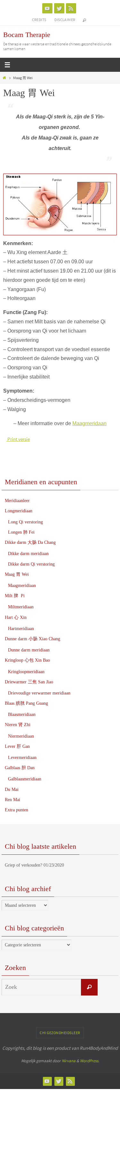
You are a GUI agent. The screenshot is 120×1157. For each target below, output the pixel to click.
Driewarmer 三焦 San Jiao (29, 682)
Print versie (18, 439)
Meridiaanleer (17, 500)
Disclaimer (64, 19)
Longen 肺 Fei (21, 532)
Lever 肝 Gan (17, 746)
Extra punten (16, 810)
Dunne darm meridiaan (29, 650)
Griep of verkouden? (23, 865)
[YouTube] (47, 8)
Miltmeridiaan (21, 607)
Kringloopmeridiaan (26, 671)
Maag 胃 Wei (17, 574)
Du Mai (12, 789)
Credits (39, 19)
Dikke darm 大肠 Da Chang (30, 542)
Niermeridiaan (21, 736)
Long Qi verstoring (25, 522)
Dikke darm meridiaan (28, 553)
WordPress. (89, 1060)
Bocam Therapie (26, 35)
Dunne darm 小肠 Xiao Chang (32, 638)
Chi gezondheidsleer (60, 1032)
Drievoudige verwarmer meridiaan (39, 693)
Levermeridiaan (22, 757)
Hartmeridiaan (21, 628)
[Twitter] (59, 8)
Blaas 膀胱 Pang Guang (26, 703)
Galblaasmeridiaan (24, 779)
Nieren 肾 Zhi (17, 724)
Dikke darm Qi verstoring (31, 564)
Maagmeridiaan (22, 585)
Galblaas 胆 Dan (20, 767)
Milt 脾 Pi (15, 595)
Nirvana (69, 1060)
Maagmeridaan (89, 423)
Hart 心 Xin (16, 617)
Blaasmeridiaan (22, 714)
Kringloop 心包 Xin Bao (27, 660)
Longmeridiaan (18, 510)
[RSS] (71, 8)
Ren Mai (12, 799)
